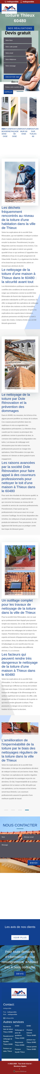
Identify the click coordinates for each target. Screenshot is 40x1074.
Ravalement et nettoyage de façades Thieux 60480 (8, 1040)
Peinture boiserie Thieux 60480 (31, 1032)
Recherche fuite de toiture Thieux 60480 (8, 1029)
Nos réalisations (20, 28)
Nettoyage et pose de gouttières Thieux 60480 (19, 1034)
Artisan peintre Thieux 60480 (32, 1048)
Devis (20, 974)
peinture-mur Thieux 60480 (31, 1041)
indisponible (12, 2)
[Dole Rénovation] (9, 9)
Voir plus (20, 937)
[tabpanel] (20, 769)
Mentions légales (20, 1066)
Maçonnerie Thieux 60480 (19, 1043)
